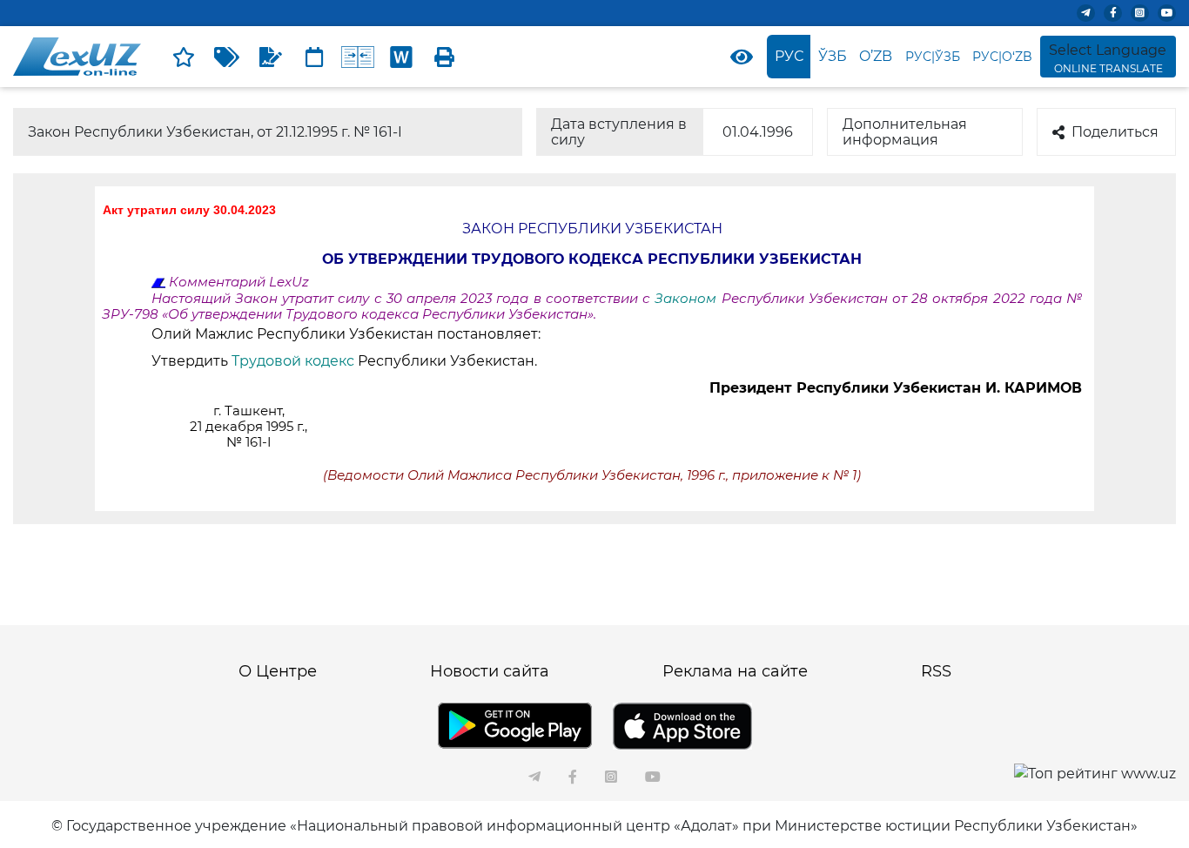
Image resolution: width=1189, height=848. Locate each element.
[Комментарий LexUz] (270, 56)
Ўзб (832, 56)
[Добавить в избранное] (183, 56)
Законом (688, 298)
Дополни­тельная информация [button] (905, 132)
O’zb (875, 56)
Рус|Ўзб (932, 56)
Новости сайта (489, 671)
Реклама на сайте (735, 671)
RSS (936, 671)
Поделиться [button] (1115, 132)
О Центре (277, 671)
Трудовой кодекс (295, 361)
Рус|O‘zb (1002, 56)
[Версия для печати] (445, 56)
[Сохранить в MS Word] (401, 56)
